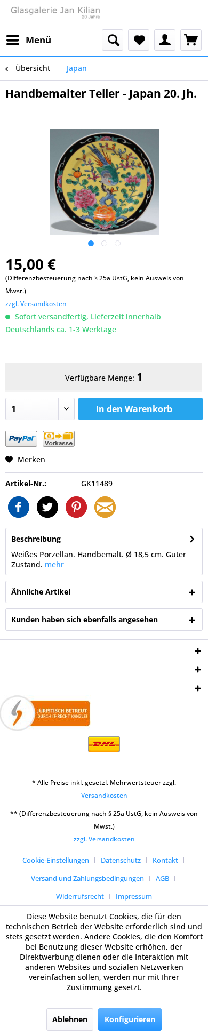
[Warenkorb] (191, 40)
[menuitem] (28, 40)
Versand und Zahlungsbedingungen (87, 878)
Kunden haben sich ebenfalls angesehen (84, 619)
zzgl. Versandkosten (36, 303)
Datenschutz (121, 860)
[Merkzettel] (138, 40)
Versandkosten (104, 795)
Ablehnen (69, 1019)
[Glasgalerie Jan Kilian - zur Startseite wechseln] (54, 14)
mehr (54, 564)
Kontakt (165, 860)
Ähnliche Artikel (40, 592)
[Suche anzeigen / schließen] (112, 40)
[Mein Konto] (164, 40)
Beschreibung (36, 539)
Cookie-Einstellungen (55, 860)
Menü (38, 40)
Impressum (134, 896)
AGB (162, 878)
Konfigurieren (130, 1019)
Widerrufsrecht (80, 896)
